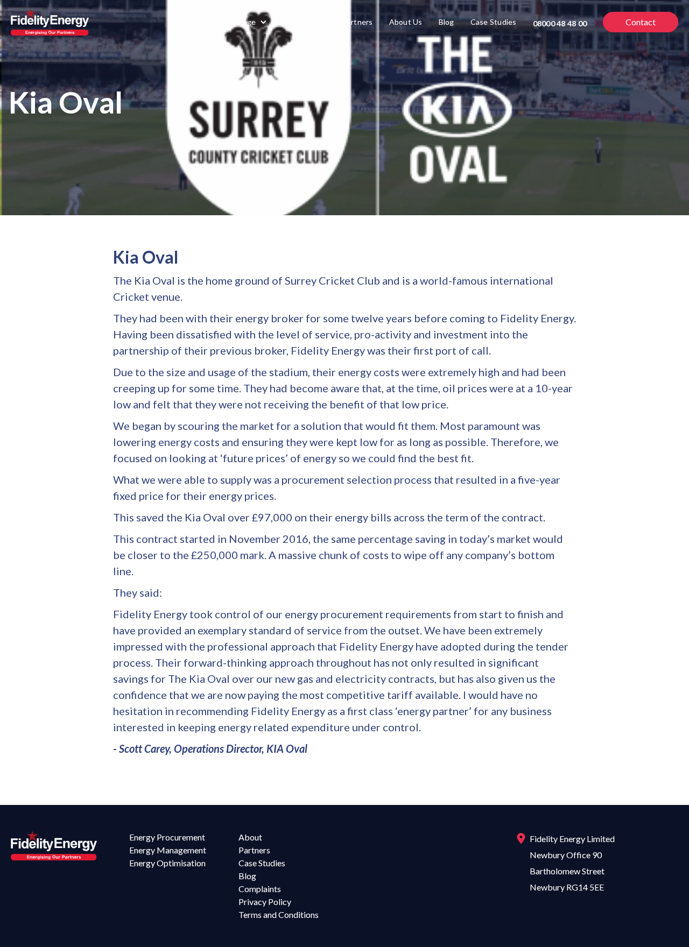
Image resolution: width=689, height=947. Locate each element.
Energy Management (167, 850)
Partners (357, 21)
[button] (192, 22)
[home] (50, 22)
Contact (640, 22)
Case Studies (493, 21)
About (250, 837)
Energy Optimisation (167, 863)
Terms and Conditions (278, 914)
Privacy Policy (264, 901)
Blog (446, 21)
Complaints (259, 889)
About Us (406, 21)
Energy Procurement (167, 837)
